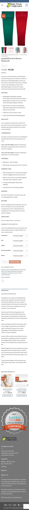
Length (2, 245)
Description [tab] (4, 290)
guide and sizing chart (12, 123)
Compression (4, 235)
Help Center (9, 220)
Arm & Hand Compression (10, 271)
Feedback (3, 466)
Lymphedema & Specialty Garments (10, 54)
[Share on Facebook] (2, 280)
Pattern (3, 255)
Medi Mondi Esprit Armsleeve (7, 390)
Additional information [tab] (8, 294)
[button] (2, 5)
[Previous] (3, 28)
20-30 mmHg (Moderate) (13, 269)
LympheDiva (7, 277)
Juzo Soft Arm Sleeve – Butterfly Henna (21, 390)
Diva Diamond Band (6, 250)
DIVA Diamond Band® (14, 115)
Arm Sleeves (20, 271)
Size (2, 240)
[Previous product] (6, 66)
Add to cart (15, 262)
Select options (7, 395)
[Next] (25, 28)
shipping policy (7, 197)
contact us (16, 127)
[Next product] (2, 66)
